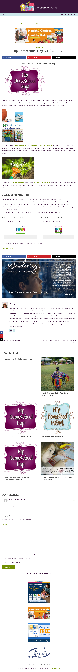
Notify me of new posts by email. (14, 562)
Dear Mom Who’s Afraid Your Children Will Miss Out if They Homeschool (59, 340)
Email (30, 550)
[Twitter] (71, 14)
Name (5, 550)
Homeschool (39, 47)
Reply (73, 500)
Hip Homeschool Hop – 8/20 (52, 436)
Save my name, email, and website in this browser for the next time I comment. (26, 555)
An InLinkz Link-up (8, 248)
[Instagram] (65, 14)
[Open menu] (3, 14)
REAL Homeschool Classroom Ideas (18, 359)
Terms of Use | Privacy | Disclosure (39, 664)
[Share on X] (1, 339)
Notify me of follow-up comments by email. (17, 559)
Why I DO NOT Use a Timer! (11, 338)
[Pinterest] (68, 14)
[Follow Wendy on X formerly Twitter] (14, 330)
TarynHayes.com (20, 145)
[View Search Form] (6, 14)
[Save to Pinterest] (1, 336)
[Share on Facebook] (1, 332)
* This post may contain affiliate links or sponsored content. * (39, 24)
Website (56, 550)
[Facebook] (62, 14)
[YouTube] (74, 14)
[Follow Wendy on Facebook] (10, 330)
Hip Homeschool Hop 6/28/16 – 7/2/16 (19, 436)
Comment (6, 525)
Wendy (12, 304)
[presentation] (57, 374)
